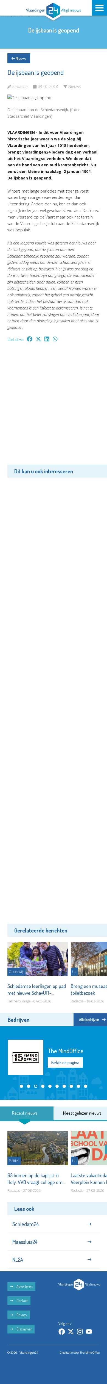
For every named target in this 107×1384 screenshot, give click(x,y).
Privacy (21, 1314)
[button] (21, 1086)
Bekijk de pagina (65, 1062)
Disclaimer (24, 1329)
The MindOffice (90, 1353)
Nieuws (20, 58)
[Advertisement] (53, 407)
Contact (22, 1300)
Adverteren (24, 1286)
